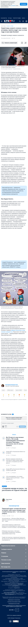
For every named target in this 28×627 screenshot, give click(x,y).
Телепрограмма (17, 18)
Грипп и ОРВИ (19, 390)
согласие (13, 5)
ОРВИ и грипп (10, 390)
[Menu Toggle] (1, 21)
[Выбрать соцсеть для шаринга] (25, 42)
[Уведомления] (23, 21)
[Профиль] (26, 21)
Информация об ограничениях (14, 599)
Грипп (3, 390)
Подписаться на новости (8, 545)
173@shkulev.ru (20, 584)
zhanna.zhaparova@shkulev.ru (9, 592)
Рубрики (3, 552)
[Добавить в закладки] (22, 42)
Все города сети (5, 567)
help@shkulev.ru (17, 587)
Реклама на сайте (6, 559)
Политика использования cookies (14, 601)
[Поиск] (19, 21)
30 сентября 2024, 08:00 (5, 38)
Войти (6, 427)
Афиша (23, 18)
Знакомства (4, 18)
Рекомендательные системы (14, 603)
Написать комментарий (11, 42)
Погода (10, 18)
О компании (4, 556)
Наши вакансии (5, 563)
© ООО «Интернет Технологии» (14, 618)
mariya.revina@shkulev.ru (9, 594)
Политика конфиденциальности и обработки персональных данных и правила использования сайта (14, 606)
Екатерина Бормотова (11, 384)
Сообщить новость (6, 549)
